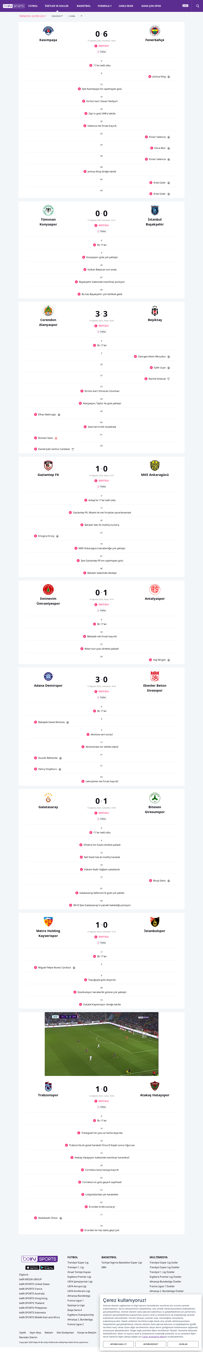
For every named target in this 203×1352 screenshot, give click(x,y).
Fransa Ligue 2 (75, 1324)
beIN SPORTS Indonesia (32, 1312)
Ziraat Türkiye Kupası (79, 1272)
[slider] (102, 1066)
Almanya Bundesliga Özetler (165, 1281)
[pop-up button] (149, 1071)
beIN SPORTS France (30, 1288)
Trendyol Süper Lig (77, 1262)
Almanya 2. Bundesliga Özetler (167, 1291)
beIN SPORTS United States (34, 1284)
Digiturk (23, 1274)
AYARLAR (183, 1344)
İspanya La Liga (76, 1305)
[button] (14, 6)
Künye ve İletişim (86, 1332)
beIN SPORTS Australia (32, 1293)
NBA (104, 1267)
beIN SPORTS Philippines (33, 1307)
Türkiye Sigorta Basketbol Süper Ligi (122, 1262)
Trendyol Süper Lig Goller (164, 1262)
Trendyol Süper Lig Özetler (165, 1267)
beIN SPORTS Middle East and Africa (39, 1317)
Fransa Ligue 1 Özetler (162, 1286)
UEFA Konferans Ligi (78, 1291)
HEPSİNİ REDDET (150, 1344)
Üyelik (22, 1332)
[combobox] (32, 16)
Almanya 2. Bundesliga (80, 1319)
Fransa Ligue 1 (75, 1300)
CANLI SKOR (126, 6)
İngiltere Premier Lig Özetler (166, 1276)
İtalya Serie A (74, 1310)
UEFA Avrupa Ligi (76, 1286)
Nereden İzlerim (28, 1337)
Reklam (49, 1332)
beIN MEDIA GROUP (30, 1279)
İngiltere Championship (80, 1314)
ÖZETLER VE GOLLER (57, 6)
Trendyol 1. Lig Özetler (162, 1272)
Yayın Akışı (35, 1332)
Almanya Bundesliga (78, 1295)
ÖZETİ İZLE (104, 46)
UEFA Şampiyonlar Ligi (79, 1281)
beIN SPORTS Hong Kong (33, 1298)
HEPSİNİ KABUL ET (118, 1344)
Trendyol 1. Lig (75, 1267)
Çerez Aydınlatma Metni (153, 1336)
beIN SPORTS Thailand (31, 1303)
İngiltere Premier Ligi (79, 1276)
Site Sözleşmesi (65, 1332)
